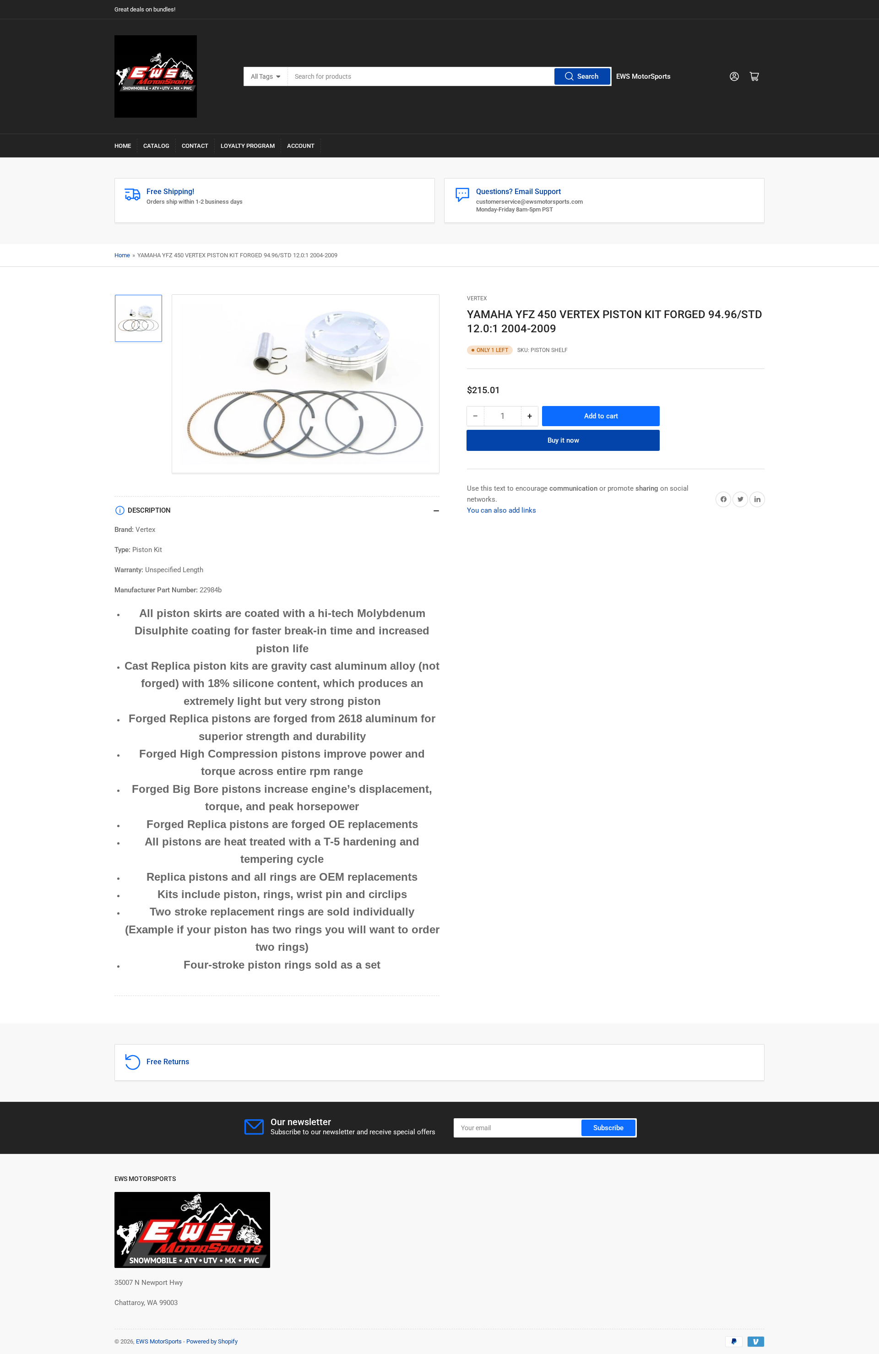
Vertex (477, 298)
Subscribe (608, 1128)
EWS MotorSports (159, 1341)
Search (587, 76)
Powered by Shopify (212, 1341)
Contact (195, 145)
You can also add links (501, 510)
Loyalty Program (248, 145)
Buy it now (563, 440)
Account (301, 145)
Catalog (156, 145)
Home (122, 145)
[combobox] (450, 76)
